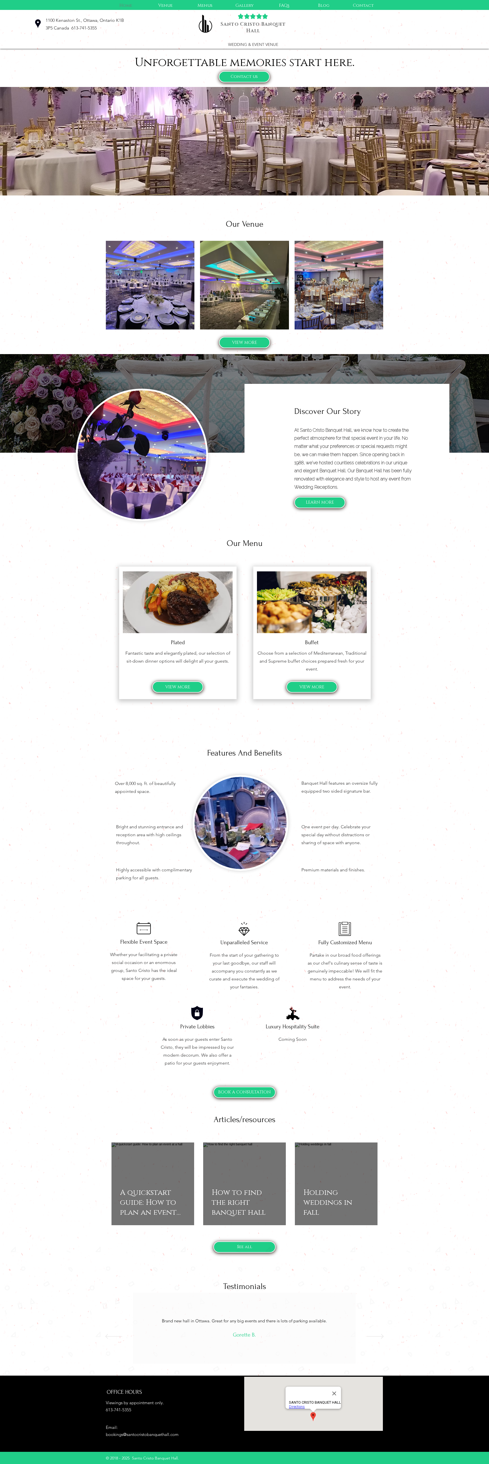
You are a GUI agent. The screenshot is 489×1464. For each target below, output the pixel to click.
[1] (238, 1372)
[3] (251, 1371)
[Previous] (35, 141)
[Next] (454, 141)
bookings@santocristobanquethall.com (142, 1434)
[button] (205, 5)
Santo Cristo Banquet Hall (253, 27)
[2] (244, 1372)
